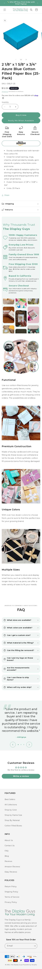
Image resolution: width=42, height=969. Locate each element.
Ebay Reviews (11, 872)
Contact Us (9, 846)
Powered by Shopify (30, 965)
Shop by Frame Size (13, 815)
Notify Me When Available (21, 120)
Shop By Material (12, 820)
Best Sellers (10, 799)
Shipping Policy (11, 892)
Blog (7, 856)
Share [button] (6, 195)
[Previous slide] (13, 744)
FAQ (7, 851)
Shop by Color (11, 810)
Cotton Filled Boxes (13, 826)
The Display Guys (16, 965)
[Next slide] (29, 744)
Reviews (8, 861)
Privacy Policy (11, 902)
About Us (9, 840)
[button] (4, 9)
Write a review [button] (21, 776)
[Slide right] (26, 59)
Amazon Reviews (12, 867)
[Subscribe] (34, 946)
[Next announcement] (37, 3)
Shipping (5, 91)
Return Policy (11, 886)
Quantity (5, 102)
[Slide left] (15, 59)
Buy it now (21, 115)
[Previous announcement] (4, 3)
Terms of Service (12, 897)
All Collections (11, 805)
